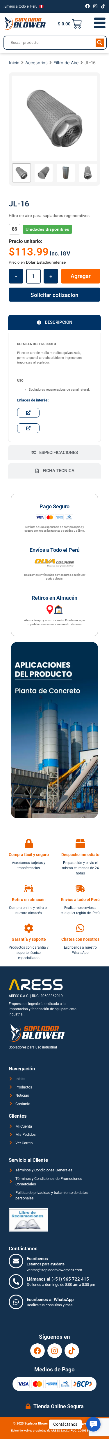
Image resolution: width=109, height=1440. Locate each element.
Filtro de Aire (66, 62)
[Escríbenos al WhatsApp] (16, 1302)
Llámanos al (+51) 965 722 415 (58, 1279)
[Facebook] (87, 6)
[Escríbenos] (16, 1261)
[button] (93, 1424)
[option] (54, 118)
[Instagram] (95, 6)
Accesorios (36, 62)
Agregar (81, 276)
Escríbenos (37, 1258)
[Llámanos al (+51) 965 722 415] (16, 1281)
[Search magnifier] (100, 43)
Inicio (14, 62)
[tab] (54, 322)
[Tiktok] (103, 6)
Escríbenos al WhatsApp (50, 1299)
